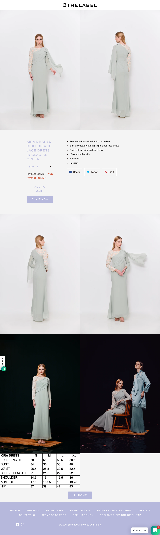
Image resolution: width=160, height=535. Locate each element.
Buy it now (40, 199)
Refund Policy (80, 510)
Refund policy (83, 515)
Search (15, 510)
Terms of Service (54, 515)
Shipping (33, 510)
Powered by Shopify (90, 524)
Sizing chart (54, 510)
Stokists (144, 510)
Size (31, 166)
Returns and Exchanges (114, 510)
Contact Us (27, 515)
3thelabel (73, 524)
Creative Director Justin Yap (120, 515)
